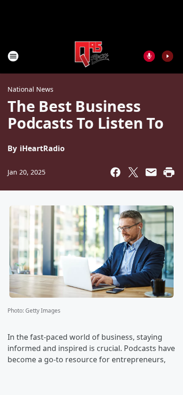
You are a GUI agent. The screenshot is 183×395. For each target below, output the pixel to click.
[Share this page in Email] (151, 172)
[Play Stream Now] (167, 56)
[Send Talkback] (149, 56)
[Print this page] (168, 172)
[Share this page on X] (133, 172)
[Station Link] (92, 56)
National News (30, 89)
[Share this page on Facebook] (115, 172)
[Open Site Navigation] (13, 56)
